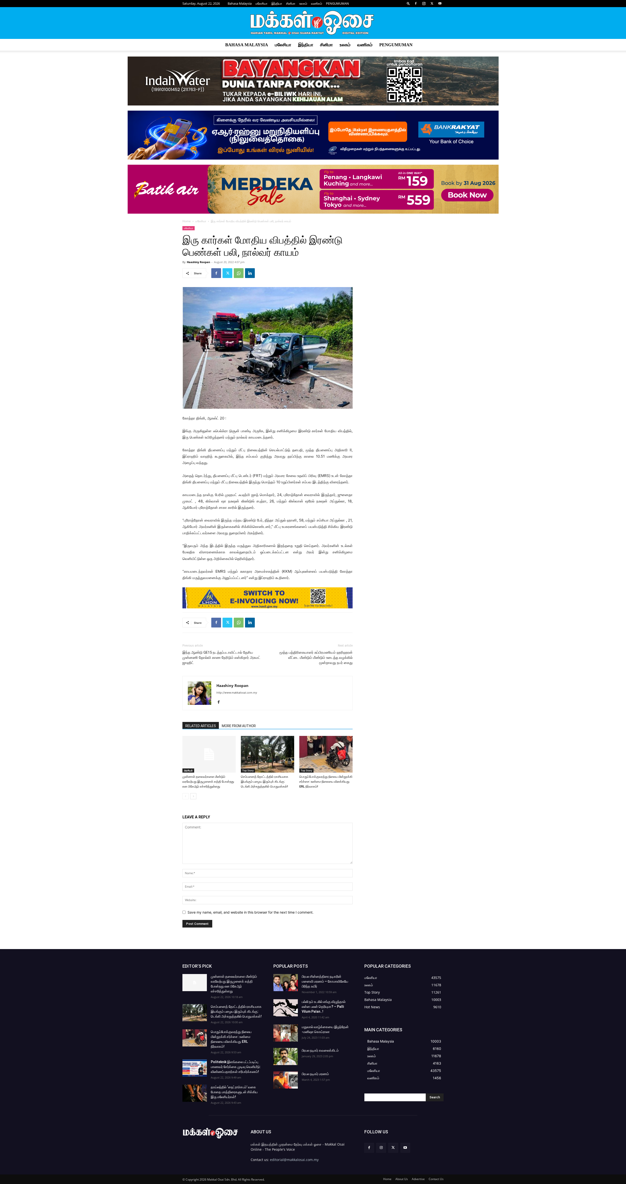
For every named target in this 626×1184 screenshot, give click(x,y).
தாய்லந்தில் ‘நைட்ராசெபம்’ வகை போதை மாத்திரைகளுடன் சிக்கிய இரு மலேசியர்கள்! (234, 1092)
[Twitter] (432, 3)
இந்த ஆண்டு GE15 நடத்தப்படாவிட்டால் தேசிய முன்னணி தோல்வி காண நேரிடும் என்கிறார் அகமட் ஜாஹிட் (221, 657)
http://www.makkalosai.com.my (236, 692)
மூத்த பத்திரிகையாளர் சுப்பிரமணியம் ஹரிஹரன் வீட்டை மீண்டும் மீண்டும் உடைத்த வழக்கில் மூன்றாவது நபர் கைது (316, 657)
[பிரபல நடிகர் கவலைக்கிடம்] (285, 1056)
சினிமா (290, 3)
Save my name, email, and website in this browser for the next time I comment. (250, 912)
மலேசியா (262, 3)
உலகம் (303, 3)
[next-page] (193, 796)
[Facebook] (415, 3)
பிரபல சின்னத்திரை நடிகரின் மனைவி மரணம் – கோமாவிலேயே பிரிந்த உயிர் (325, 981)
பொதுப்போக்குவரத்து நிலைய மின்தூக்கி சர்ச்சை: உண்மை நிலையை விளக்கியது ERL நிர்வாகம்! (325, 781)
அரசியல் (188, 770)
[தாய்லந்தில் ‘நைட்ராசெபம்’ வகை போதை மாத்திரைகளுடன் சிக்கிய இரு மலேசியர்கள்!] (194, 1093)
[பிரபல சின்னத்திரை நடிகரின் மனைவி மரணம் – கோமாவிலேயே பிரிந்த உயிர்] (285, 982)
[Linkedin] (250, 273)
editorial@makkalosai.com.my (294, 1159)
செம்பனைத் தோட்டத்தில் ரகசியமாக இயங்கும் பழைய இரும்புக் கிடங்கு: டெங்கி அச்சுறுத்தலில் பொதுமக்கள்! (264, 781)
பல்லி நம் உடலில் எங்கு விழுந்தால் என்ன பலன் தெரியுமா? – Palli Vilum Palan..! (324, 1006)
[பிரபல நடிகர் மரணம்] (285, 1080)
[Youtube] (440, 3)
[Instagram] (423, 3)
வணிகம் (316, 3)
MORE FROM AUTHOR (239, 726)
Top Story (248, 770)
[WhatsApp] (239, 273)
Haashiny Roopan (198, 262)
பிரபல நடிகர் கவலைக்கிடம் (320, 1050)
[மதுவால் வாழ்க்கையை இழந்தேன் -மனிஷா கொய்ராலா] (285, 1033)
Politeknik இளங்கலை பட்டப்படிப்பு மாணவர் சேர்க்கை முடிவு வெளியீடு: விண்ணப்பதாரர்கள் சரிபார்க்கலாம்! (236, 1067)
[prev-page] (185, 796)
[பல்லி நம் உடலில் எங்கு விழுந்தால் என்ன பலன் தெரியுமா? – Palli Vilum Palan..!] (285, 1007)
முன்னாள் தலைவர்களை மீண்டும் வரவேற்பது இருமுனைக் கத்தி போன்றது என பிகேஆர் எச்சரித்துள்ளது (208, 781)
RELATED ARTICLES (200, 726)
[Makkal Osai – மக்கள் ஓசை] (313, 23)
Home (186, 221)
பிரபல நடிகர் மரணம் (315, 1074)
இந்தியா (276, 3)
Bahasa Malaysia (240, 3)
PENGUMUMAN (337, 3)
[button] (408, 3)
